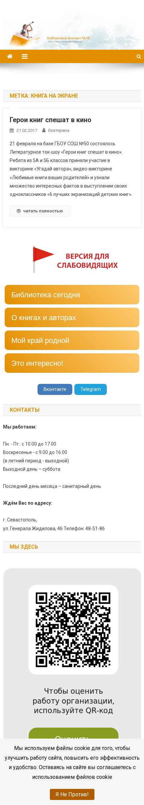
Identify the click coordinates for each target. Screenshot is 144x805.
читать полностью (43, 210)
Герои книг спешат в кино (50, 120)
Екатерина (58, 130)
